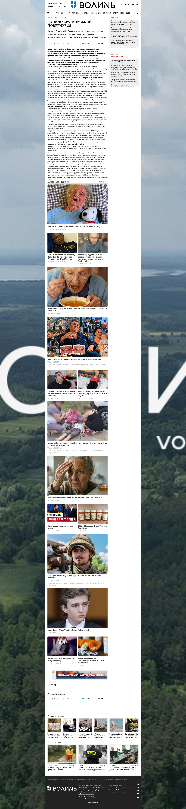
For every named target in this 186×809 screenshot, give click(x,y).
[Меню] (48, 13)
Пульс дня (59, 13)
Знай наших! (96, 13)
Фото (122, 13)
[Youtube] (136, 5)
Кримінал (107, 13)
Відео (128, 13)
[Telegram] (133, 5)
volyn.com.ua (100, 779)
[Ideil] (93, 802)
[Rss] (138, 797)
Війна (68, 13)
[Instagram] (129, 5)
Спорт (115, 13)
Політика (75, 13)
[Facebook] (122, 5)
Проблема (85, 13)
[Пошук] (138, 13)
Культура (63, 17)
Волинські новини (52, 17)
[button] (62, 3)
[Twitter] (125, 5)
